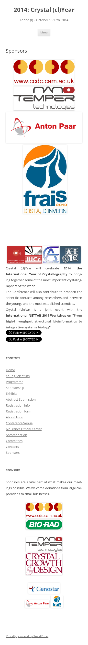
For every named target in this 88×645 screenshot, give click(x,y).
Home (10, 370)
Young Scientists (18, 376)
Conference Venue (19, 423)
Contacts (12, 446)
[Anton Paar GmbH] (37, 606)
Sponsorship (15, 387)
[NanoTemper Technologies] (44, 109)
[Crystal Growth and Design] (44, 574)
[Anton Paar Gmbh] (44, 141)
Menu (44, 32)
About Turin (14, 417)
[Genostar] (44, 592)
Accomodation (16, 435)
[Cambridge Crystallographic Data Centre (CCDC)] (44, 83)
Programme (14, 382)
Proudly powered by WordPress (27, 636)
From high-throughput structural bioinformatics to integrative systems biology (44, 321)
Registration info (18, 405)
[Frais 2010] (57, 606)
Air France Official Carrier (24, 429)
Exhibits (11, 393)
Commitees (14, 441)
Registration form (18, 411)
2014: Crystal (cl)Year (44, 10)
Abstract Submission (21, 399)
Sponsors (13, 452)
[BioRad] (44, 528)
